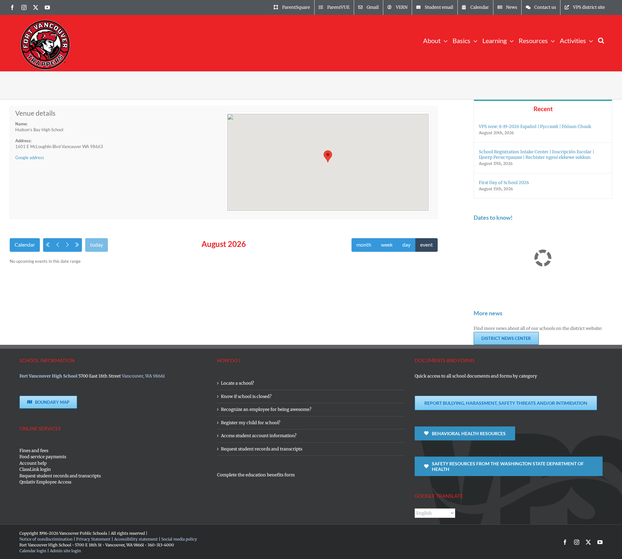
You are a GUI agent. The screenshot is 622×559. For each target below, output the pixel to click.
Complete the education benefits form (256, 475)
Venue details (35, 113)
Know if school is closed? (246, 396)
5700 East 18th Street (99, 376)
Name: (21, 123)
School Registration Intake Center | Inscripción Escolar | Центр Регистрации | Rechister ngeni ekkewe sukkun (536, 154)
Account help (33, 463)
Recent (543, 108)
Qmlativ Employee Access (45, 482)
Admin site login (65, 550)
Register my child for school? (250, 422)
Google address (29, 157)
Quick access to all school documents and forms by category (476, 376)
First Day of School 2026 (504, 182)
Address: (23, 140)
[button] (601, 40)
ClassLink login (35, 469)
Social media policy (179, 539)
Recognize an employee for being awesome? (266, 409)
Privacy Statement (93, 539)
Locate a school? (237, 383)
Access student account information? (258, 435)
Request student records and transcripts (60, 476)
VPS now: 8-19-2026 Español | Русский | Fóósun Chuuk (535, 126)
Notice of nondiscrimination (46, 539)
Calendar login (32, 550)
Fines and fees (33, 450)
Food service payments (42, 457)
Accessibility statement (136, 539)
